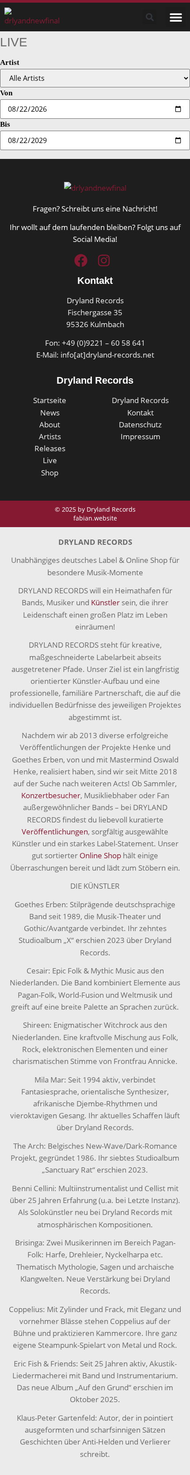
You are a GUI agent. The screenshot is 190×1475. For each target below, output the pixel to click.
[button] (176, 17)
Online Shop (100, 855)
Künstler (105, 602)
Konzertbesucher (50, 795)
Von (6, 93)
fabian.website (95, 518)
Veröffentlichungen (55, 831)
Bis (5, 124)
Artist (9, 62)
